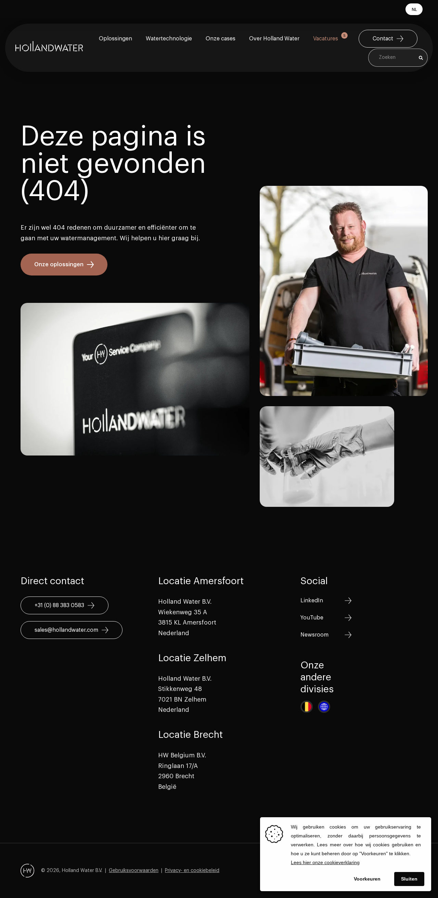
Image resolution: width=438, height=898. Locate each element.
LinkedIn (311, 600)
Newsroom (314, 635)
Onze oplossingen (58, 264)
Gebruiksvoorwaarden (133, 870)
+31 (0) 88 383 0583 (59, 605)
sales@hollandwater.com (66, 630)
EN (414, 20)
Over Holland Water (274, 38)
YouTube (311, 617)
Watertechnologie (169, 38)
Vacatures (325, 38)
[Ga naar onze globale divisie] (324, 707)
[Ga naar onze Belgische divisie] (306, 707)
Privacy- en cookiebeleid (192, 870)
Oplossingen (115, 38)
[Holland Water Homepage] (49, 48)
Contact (383, 38)
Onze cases (220, 38)
